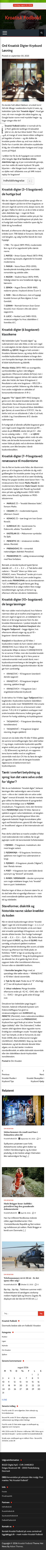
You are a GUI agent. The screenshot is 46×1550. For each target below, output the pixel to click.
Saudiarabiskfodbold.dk (10, 1516)
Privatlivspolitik (7, 1496)
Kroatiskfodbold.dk (10, 1139)
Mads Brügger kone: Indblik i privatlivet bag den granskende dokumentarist (19, 1206)
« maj (4, 1399)
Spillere (4, 1354)
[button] (2, 129)
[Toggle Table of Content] (28, 181)
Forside (4, 1492)
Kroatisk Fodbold (23, 17)
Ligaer (4, 1341)
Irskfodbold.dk (7, 1507)
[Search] (41, 33)
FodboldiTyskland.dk (9, 1520)
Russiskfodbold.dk (8, 1511)
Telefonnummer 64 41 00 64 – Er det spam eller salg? (21, 1279)
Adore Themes (16, 1546)
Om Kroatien (16, 1061)
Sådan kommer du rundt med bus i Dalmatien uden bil (21, 1133)
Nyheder (5, 1346)
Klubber (4, 1337)
